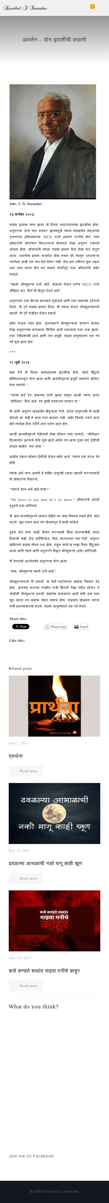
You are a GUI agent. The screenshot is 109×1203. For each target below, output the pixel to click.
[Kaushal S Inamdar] (24, 11)
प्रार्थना (16, 756)
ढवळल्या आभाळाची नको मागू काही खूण (45, 863)
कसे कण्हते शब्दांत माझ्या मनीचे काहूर (44, 971)
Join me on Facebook (31, 1155)
